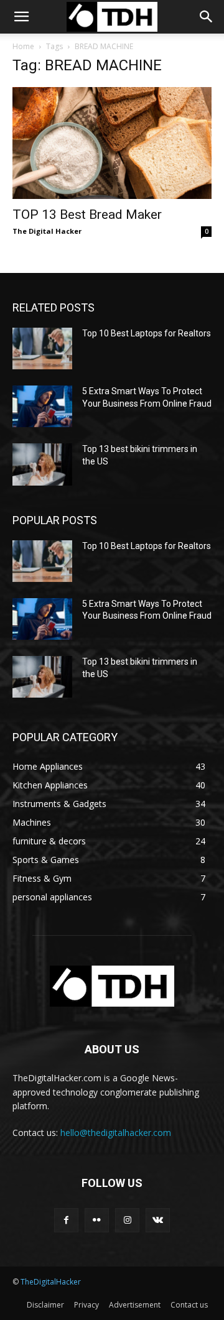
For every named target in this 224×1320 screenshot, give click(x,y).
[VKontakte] (158, 1220)
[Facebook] (66, 1220)
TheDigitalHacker (51, 1281)
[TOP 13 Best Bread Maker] (112, 143)
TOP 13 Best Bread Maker (87, 214)
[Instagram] (127, 1220)
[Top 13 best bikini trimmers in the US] (42, 464)
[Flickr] (97, 1220)
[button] (21, 17)
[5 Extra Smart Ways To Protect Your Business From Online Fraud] (42, 406)
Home (23, 46)
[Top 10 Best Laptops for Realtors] (42, 348)
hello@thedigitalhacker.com (115, 1132)
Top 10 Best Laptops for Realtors (146, 333)
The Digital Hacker (47, 231)
